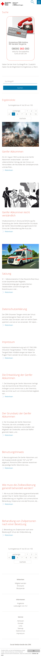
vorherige (16, 111)
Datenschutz (20, 631)
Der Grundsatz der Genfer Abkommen (16, 415)
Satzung (6, 273)
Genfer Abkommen (12, 151)
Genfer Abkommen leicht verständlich (16, 214)
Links (20, 626)
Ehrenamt (20, 586)
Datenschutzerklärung (14, 309)
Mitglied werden (20, 583)
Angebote (20, 603)
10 (35, 114)
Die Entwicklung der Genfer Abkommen (17, 376)
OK (33, 651)
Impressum (8, 342)
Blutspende (20, 588)
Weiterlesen (9, 170)
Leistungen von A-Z (20, 606)
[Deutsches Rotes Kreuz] (6, 4)
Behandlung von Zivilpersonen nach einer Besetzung (19, 522)
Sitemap (20, 628)
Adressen (20, 621)
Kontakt (20, 623)
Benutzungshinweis (13, 452)
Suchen (20, 88)
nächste (22, 118)
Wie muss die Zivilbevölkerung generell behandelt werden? (19, 486)
